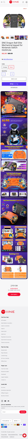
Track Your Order (4, 368)
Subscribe (23, 412)
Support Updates (4, 377)
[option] (14, 21)
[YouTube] (5, 401)
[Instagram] (2, 401)
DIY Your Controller (5, 358)
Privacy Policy (4, 434)
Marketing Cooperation (6, 390)
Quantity (4, 71)
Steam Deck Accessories (6, 339)
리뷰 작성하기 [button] (14, 294)
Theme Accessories (5, 342)
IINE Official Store (8, 59)
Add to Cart (14, 79)
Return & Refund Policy (13, 434)
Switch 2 (3, 328)
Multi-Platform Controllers (6, 323)
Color (3, 64)
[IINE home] (7, 312)
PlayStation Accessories (6, 337)
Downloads (3, 374)
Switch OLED (3, 331)
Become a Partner (5, 395)
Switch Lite (3, 334)
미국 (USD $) (5, 420)
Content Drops (4, 355)
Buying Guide (4, 350)
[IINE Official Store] (14, 1)
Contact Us (3, 379)
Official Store (4, 361)
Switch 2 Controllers (5, 326)
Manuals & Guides (5, 371)
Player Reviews (4, 352)
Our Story (3, 387)
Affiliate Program (4, 393)
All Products (3, 320)
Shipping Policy (22, 434)
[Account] (26, 2)
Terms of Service (4, 436)
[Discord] (8, 401)
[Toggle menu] (1, 2)
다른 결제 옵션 (14, 87)
